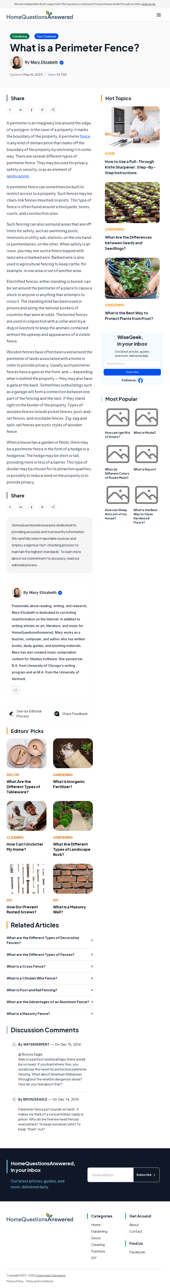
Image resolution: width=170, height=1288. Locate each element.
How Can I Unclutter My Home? (25, 847)
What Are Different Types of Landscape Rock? (71, 849)
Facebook (137, 1252)
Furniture (98, 1251)
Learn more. (149, 4)
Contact (135, 1231)
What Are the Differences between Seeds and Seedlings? (128, 243)
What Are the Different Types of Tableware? (23, 786)
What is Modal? (145, 432)
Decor (13, 775)
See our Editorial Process (28, 713)
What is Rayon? (145, 469)
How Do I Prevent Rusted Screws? (22, 909)
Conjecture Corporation (50, 1275)
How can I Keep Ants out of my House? (116, 514)
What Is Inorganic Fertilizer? (69, 784)
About (134, 1224)
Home (110, 153)
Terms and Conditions (39, 1281)
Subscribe (132, 372)
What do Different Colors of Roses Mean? (117, 473)
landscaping (18, 176)
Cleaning (15, 837)
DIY (9, 900)
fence (85, 136)
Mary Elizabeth (44, 62)
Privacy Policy (15, 1281)
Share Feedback (75, 713)
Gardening (63, 775)
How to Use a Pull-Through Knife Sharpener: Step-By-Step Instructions (130, 167)
